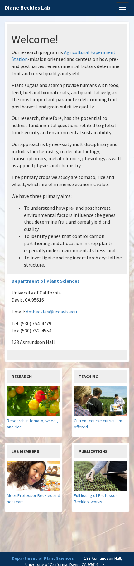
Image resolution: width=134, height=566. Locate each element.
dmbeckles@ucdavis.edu (51, 311)
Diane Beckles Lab (27, 7)
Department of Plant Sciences (46, 281)
